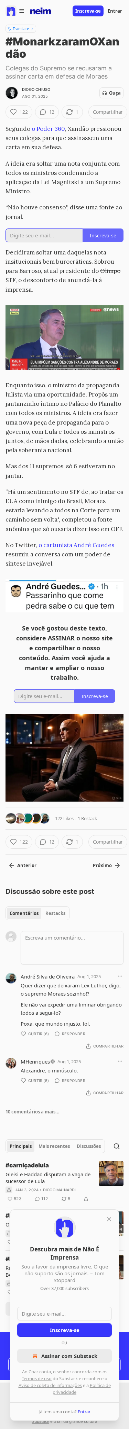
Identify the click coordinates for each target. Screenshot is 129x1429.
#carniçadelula (27, 1165)
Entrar (115, 11)
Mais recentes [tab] (54, 1146)
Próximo (102, 865)
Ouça (115, 93)
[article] (64, 1182)
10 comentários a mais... (33, 1112)
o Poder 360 (47, 129)
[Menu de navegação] (15, 11)
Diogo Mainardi (59, 1190)
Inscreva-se (88, 11)
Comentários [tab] (24, 913)
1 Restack (87, 818)
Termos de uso (37, 1378)
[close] (109, 1219)
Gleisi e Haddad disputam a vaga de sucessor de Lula (48, 1177)
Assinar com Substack (69, 1355)
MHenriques (35, 1061)
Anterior (26, 865)
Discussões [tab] (89, 1146)
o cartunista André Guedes (76, 545)
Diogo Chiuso (36, 89)
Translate (21, 28)
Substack (40, 1421)
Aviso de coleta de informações (50, 1385)
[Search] (116, 1146)
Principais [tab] (21, 1146)
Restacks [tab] (55, 913)
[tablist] (37, 913)
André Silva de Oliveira (48, 976)
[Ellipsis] (120, 976)
